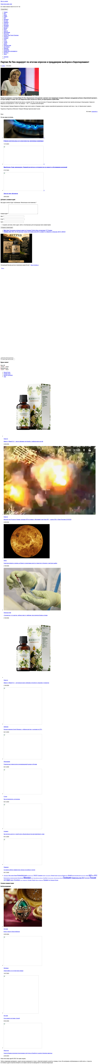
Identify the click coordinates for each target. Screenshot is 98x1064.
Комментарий (4, 213)
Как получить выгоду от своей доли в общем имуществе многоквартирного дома (24, 834)
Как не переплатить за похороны (12, 799)
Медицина (6, 25)
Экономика (6, 49)
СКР (5, 880)
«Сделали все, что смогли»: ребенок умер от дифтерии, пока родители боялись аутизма (25, 615)
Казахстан (60, 875)
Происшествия (7, 45)
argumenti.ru (94, 111)
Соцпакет (6, 38)
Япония (56, 880)
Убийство (37, 880)
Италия (55, 875)
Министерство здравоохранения (11, 878)
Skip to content (4, 1)
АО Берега (6, 875)
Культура (6, 23)
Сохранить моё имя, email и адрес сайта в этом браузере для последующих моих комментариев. (26, 225)
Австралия (11, 875)
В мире (5, 16)
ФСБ (49, 880)
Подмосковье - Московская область (55, 878)
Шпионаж (6, 48)
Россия (93, 877)
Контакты (6, 52)
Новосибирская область (38, 878)
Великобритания (22, 875)
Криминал (6, 22)
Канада (64, 875)
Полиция (67, 877)
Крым (87, 875)
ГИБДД (35, 875)
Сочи (21, 880)
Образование (7, 32)
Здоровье (6, 26)
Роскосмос (87, 878)
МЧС (95, 875)
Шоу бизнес (7, 47)
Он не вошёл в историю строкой (12, 1018)
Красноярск (83, 875)
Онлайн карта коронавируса (10, 51)
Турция (33, 880)
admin (3, 66)
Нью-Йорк (45, 878)
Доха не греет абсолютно (11, 193)
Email (2, 219)
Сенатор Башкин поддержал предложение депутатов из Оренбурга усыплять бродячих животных (28, 1053)
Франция (53, 880)
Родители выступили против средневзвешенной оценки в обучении (20, 764)
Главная (5, 12)
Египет (44, 875)
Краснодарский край (76, 875)
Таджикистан (24, 880)
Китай (70, 875)
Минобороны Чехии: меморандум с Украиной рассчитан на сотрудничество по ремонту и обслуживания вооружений (35, 167)
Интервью (6, 19)
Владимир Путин (30, 875)
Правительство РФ (77, 878)
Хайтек (5, 44)
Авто (5, 13)
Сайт (2, 222)
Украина (45, 880)
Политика (11, 35)
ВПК (5, 18)
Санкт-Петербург (15, 880)
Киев (67, 875)
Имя (2, 216)
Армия (5, 15)
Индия (52, 875)
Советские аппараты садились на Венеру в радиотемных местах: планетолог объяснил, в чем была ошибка (30, 563)
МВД (90, 875)
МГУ (93, 875)
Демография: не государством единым (13, 970)
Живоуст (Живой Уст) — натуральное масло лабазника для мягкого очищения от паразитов (26, 683)
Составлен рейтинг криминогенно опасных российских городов (19, 870)
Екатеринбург (48, 875)
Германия (40, 875)
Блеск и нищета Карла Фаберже (12, 931)
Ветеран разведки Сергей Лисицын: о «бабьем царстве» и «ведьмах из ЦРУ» (23, 729)
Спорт (5, 39)
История (6, 21)
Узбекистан (41, 880)
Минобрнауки (20, 878)
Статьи (5, 41)
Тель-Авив (30, 880)
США (8, 880)
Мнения (5, 28)
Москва (27, 877)
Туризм (5, 42)
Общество (6, 34)
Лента (5, 54)
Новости (6, 31)
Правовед (6, 36)
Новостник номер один (6, 4)
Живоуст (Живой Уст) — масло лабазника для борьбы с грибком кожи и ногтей (23, 441)
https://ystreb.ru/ (35, 265)
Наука (5, 29)
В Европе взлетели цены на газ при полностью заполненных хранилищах (23, 141)
